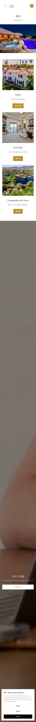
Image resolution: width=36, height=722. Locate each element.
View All (18, 158)
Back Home (18, 105)
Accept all (18, 716)
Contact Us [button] (18, 587)
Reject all (18, 706)
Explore (18, 211)
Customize (18, 711)
